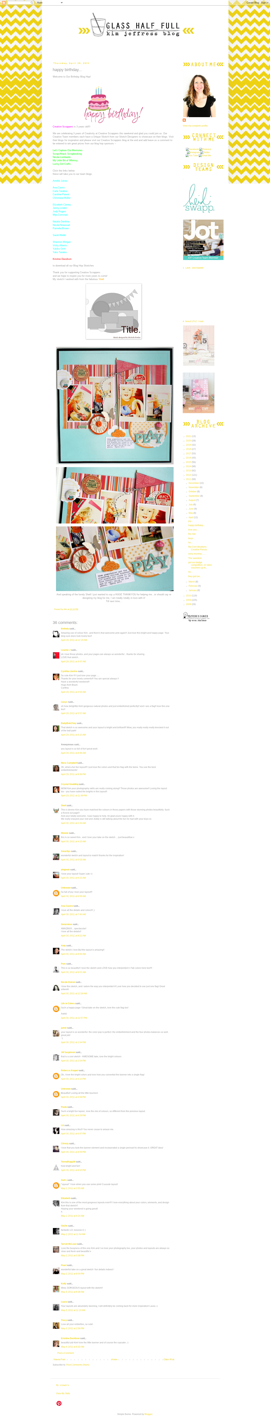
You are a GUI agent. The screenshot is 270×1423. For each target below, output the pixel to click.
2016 (189, 457)
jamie (64, 1028)
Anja (63, 945)
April (191, 517)
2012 (189, 475)
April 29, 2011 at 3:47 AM (73, 661)
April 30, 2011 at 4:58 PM (73, 1097)
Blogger (148, 1414)
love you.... (193, 529)
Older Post (169, 1359)
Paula (64, 1107)
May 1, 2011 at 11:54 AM (73, 1234)
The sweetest (194, 558)
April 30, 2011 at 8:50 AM (73, 954)
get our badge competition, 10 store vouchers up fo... (200, 565)
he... (190, 542)
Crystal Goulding (69, 784)
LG (62, 1125)
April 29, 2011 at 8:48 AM (73, 753)
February (193, 586)
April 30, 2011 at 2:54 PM (73, 1060)
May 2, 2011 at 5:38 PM (72, 1255)
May (191, 513)
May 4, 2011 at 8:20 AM (72, 1347)
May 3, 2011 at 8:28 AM (72, 1292)
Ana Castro (67, 906)
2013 (189, 470)
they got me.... (195, 576)
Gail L (64, 1180)
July (191, 504)
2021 (189, 436)
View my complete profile (195, 125)
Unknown (66, 887)
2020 (189, 440)
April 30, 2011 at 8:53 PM (73, 1170)
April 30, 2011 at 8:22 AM (73, 935)
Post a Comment (65, 1353)
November (194, 487)
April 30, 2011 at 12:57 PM (74, 1018)
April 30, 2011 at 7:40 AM (73, 914)
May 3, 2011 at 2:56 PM (72, 1328)
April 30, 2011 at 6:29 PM (73, 1115)
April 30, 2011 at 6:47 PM (73, 1133)
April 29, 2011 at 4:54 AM (73, 692)
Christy (65, 1143)
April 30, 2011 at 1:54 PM (73, 1042)
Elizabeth (66, 1198)
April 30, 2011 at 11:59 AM (74, 993)
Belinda (65, 628)
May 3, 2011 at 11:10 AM (73, 1310)
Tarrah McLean (69, 1244)
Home (114, 1359)
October (193, 491)
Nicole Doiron (68, 982)
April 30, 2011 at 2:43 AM (73, 823)
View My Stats (63, 1393)
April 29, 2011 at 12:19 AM (74, 640)
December (194, 483)
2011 (189, 479)
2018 (189, 449)
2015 (189, 462)
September (194, 496)
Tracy (64, 1320)
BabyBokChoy (68, 723)
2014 (189, 466)
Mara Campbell (69, 763)
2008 (189, 604)
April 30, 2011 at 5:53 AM (73, 859)
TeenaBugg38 (68, 1161)
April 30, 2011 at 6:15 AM (73, 878)
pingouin (65, 869)
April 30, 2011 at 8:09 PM (73, 1152)
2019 (189, 445)
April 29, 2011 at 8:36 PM (73, 774)
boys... (191, 538)
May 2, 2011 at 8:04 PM (72, 1273)
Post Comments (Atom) (77, 1365)
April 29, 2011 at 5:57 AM (73, 713)
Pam (63, 963)
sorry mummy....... (196, 553)
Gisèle (64, 1226)
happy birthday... (196, 525)
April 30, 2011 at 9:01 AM (73, 972)
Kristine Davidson (70, 1338)
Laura (64, 1302)
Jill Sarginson (68, 1052)
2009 (189, 600)
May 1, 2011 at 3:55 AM (72, 1188)
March (192, 581)
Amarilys (66, 851)
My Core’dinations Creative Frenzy (197, 548)
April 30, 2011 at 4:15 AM (73, 841)
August (192, 500)
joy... (190, 521)
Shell (63, 805)
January (193, 590)
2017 (189, 453)
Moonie (65, 833)
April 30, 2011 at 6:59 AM (73, 896)
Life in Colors (68, 1003)
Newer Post (59, 1359)
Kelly (63, 1283)
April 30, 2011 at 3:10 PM (73, 1079)
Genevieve (66, 924)
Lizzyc (64, 702)
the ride (192, 534)
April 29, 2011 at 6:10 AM (73, 735)
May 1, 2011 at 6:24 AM (72, 1216)
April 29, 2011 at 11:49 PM (74, 795)
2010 (189, 595)
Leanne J (66, 650)
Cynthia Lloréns (69, 671)
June (191, 509)
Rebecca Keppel (69, 1070)
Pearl (63, 1265)
